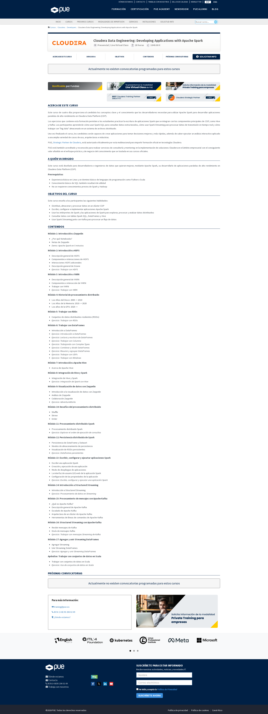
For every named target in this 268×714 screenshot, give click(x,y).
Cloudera (61, 27)
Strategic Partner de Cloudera (67, 142)
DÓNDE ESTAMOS (126, 2)
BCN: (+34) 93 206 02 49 (64, 612)
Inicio (58, 21)
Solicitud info (167, 21)
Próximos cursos (85, 21)
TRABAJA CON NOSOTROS (158, 2)
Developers (71, 27)
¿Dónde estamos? (62, 617)
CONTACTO (140, 2)
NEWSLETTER (196, 2)
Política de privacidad (178, 710)
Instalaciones (149, 21)
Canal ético (217, 710)
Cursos (68, 21)
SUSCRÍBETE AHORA (149, 695)
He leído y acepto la (157, 689)
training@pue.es (61, 606)
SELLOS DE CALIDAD (180, 2)
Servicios (133, 21)
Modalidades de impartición (111, 21)
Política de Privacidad (167, 689)
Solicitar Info (208, 56)
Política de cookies (200, 710)
